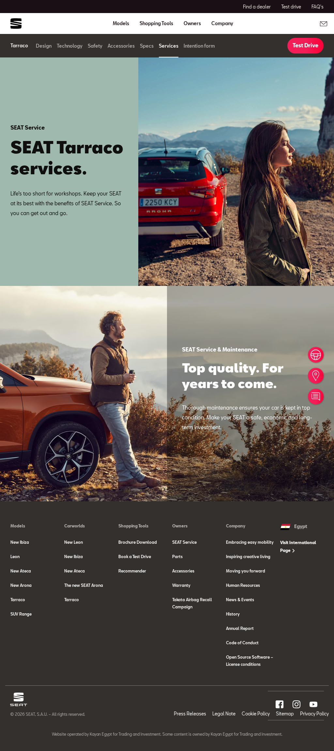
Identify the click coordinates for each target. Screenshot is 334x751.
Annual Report (240, 628)
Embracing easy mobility (250, 542)
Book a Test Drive (134, 556)
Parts (177, 556)
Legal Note (223, 713)
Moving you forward (245, 571)
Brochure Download (137, 542)
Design (44, 46)
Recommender (132, 571)
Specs (147, 46)
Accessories (121, 46)
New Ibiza (19, 542)
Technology (70, 46)
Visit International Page (298, 546)
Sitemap (285, 713)
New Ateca (20, 571)
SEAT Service (184, 542)
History (233, 614)
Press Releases (190, 713)
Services (168, 46)
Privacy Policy (314, 713)
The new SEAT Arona (83, 585)
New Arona (21, 585)
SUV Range (21, 614)
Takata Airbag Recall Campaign (192, 603)
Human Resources (243, 585)
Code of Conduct (242, 642)
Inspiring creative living (248, 556)
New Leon (73, 542)
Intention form (199, 46)
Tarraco (17, 599)
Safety (95, 46)
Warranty (181, 585)
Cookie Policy (256, 713)
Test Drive (305, 45)
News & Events (240, 599)
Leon (15, 556)
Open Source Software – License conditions (249, 660)
